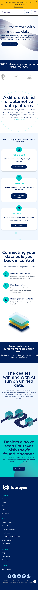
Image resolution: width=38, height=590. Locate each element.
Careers (4, 502)
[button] (35, 12)
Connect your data (19, 196)
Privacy (4, 506)
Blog (3, 553)
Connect (5, 526)
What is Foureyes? (8, 522)
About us (5, 499)
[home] (5, 12)
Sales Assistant (7, 540)
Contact (5, 509)
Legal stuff (5, 513)
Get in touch (19, 225)
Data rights (6, 556)
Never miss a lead (19, 167)
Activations (8, 533)
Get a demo (6, 544)
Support (5, 560)
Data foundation (9, 529)
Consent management (12, 536)
